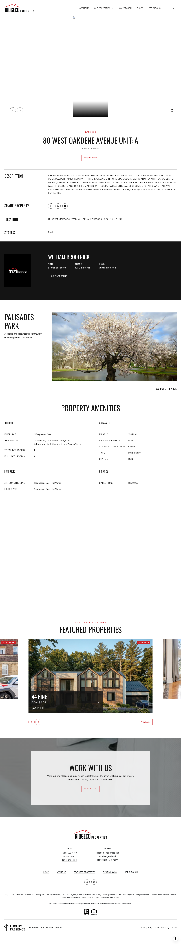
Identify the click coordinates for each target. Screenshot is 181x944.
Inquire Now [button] (90, 158)
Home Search (125, 8)
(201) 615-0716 (82, 267)
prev (13, 110)
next (20, 110)
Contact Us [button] (90, 789)
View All (145, 722)
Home (46, 872)
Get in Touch (131, 872)
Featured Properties (84, 872)
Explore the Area (166, 389)
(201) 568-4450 (70, 853)
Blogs (140, 8)
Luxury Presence (52, 927)
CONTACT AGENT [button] (59, 276)
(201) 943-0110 (69, 856)
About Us (84, 8)
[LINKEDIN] (94, 882)
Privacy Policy (169, 927)
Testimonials (110, 872)
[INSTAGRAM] (87, 882)
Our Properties (102, 8)
